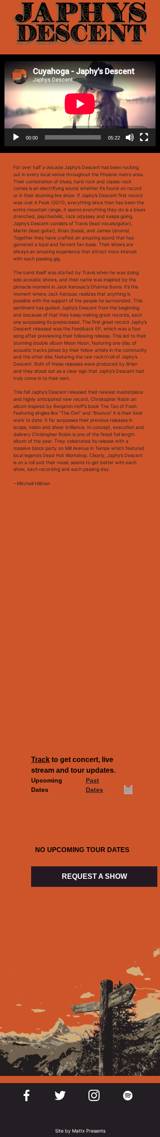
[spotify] (127, 1095)
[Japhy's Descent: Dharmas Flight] (80, 721)
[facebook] (26, 1095)
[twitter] (60, 1095)
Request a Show (94, 876)
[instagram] (94, 1095)
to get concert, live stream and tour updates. (73, 765)
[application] (80, 103)
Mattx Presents (88, 1131)
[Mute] (129, 137)
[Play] (16, 137)
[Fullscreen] (144, 137)
